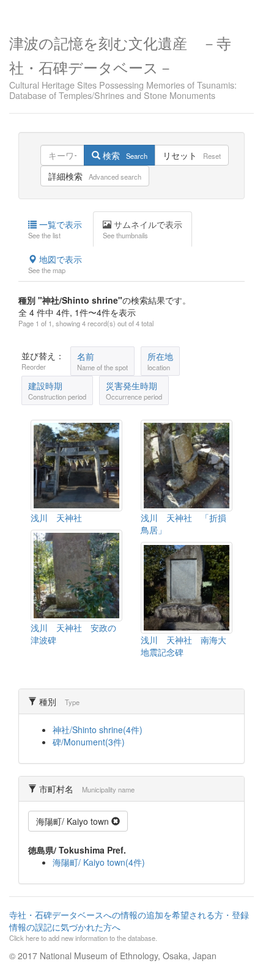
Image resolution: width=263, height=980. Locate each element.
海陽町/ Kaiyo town (73, 821)
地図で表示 (55, 264)
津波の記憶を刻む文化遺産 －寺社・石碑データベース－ (123, 66)
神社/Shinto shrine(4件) (98, 729)
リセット (192, 155)
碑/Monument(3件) (89, 742)
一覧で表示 (55, 229)
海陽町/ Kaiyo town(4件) (99, 862)
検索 (123, 155)
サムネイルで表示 (142, 229)
